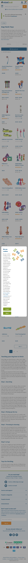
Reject (7, 313)
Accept (7, 309)
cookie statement (5, 295)
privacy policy (6, 293)
